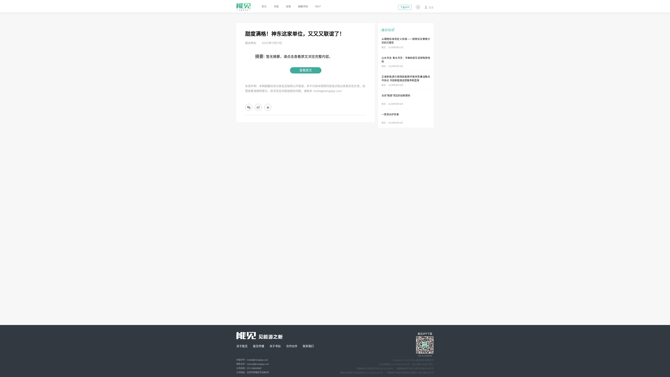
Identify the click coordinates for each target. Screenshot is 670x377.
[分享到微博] (258, 107)
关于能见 (242, 346)
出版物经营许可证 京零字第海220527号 (415, 368)
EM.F (318, 6)
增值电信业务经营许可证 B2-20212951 (375, 368)
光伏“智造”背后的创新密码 (396, 95)
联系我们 (308, 346)
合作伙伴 (291, 346)
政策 (288, 6)
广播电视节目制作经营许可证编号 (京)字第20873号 (410, 373)
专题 (276, 6)
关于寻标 (275, 346)
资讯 (264, 6)
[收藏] (267, 107)
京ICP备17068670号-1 (423, 364)
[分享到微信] (248, 107)
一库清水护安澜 (390, 114)
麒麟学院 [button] (303, 6)
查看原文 (305, 70)
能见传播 (258, 346)
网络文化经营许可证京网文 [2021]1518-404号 (361, 373)
